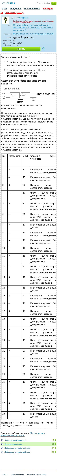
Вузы (4, 8)
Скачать (21, 49)
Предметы (15, 8)
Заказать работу (14, 12)
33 (53, 452)
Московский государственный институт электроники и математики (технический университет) (33, 27)
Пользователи (32, 8)
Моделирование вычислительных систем (33, 34)
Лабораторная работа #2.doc (17, 452)
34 (53, 444)
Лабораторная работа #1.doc (17, 448)
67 (53, 448)
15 (53, 440)
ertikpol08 (23, 18)
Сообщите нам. (25, 22)
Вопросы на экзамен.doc (15, 440)
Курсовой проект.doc (13, 444)
